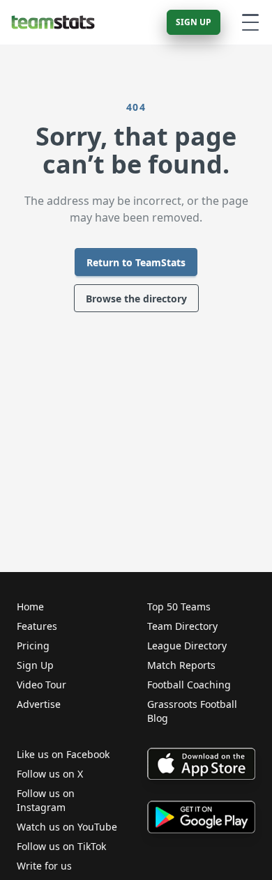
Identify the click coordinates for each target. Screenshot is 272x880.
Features (37, 626)
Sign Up (193, 22)
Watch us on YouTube (67, 826)
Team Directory (182, 626)
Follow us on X (50, 773)
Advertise (39, 704)
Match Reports (181, 665)
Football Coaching (189, 684)
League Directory (187, 645)
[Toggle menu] (250, 22)
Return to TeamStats (136, 262)
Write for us (44, 865)
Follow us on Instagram (46, 800)
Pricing (33, 645)
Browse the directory (136, 298)
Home (30, 606)
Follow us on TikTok (61, 846)
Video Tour (41, 684)
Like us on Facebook (63, 754)
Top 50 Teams (179, 606)
